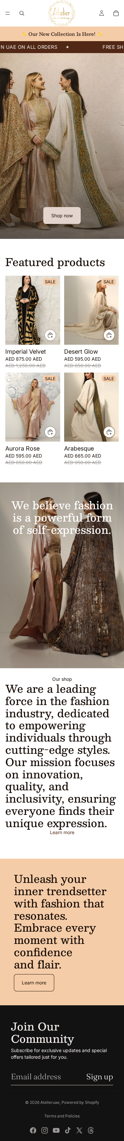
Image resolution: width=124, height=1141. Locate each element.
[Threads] (91, 1130)
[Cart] (116, 13)
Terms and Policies (62, 1115)
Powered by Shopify (80, 1102)
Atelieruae (50, 1102)
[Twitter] (79, 1130)
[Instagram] (45, 1130)
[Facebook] (33, 1130)
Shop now (62, 215)
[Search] (22, 13)
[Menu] (7, 13)
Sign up (99, 1076)
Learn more (62, 832)
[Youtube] (56, 1130)
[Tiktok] (68, 1130)
